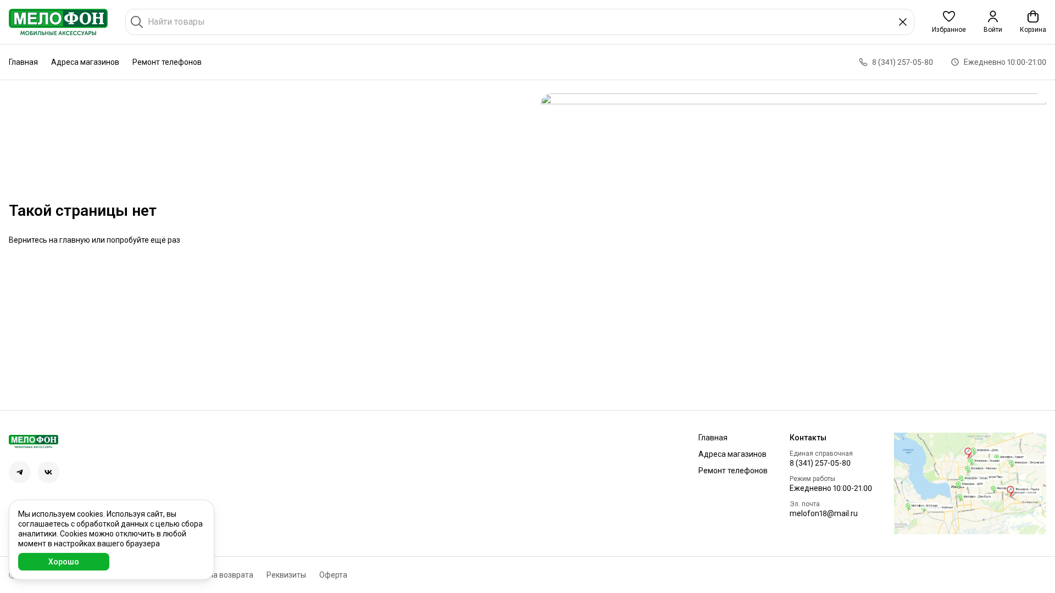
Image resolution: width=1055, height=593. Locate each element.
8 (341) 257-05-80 (820, 462)
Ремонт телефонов (167, 62)
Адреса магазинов (85, 62)
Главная (23, 62)
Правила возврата (219, 574)
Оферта (333, 574)
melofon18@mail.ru (824, 513)
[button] (949, 22)
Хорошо (63, 561)
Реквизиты (286, 574)
